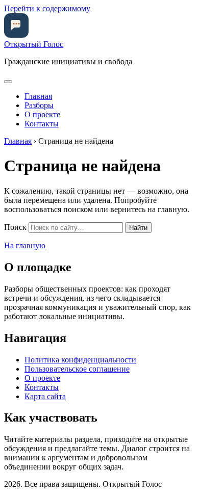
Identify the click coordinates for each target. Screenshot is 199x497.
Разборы (39, 105)
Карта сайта (45, 396)
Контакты (41, 123)
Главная (38, 96)
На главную (24, 245)
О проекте (42, 114)
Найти (138, 227)
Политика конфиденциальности (80, 359)
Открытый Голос (33, 44)
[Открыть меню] (8, 81)
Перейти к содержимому (47, 8)
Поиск (15, 227)
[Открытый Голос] (16, 35)
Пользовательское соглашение (77, 368)
